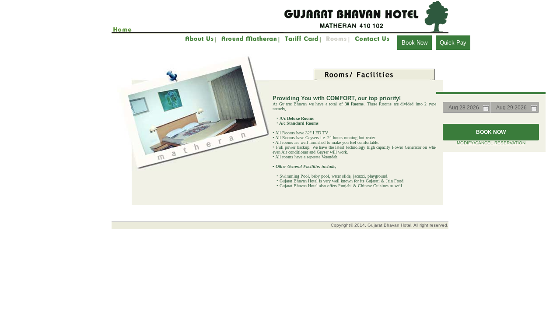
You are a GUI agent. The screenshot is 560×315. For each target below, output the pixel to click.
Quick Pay (453, 42)
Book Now (414, 42)
